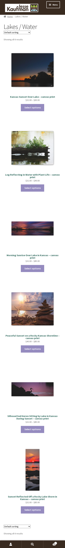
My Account (11, 544)
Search (32, 544)
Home (10, 16)
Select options (32, 107)
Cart (49, 542)
